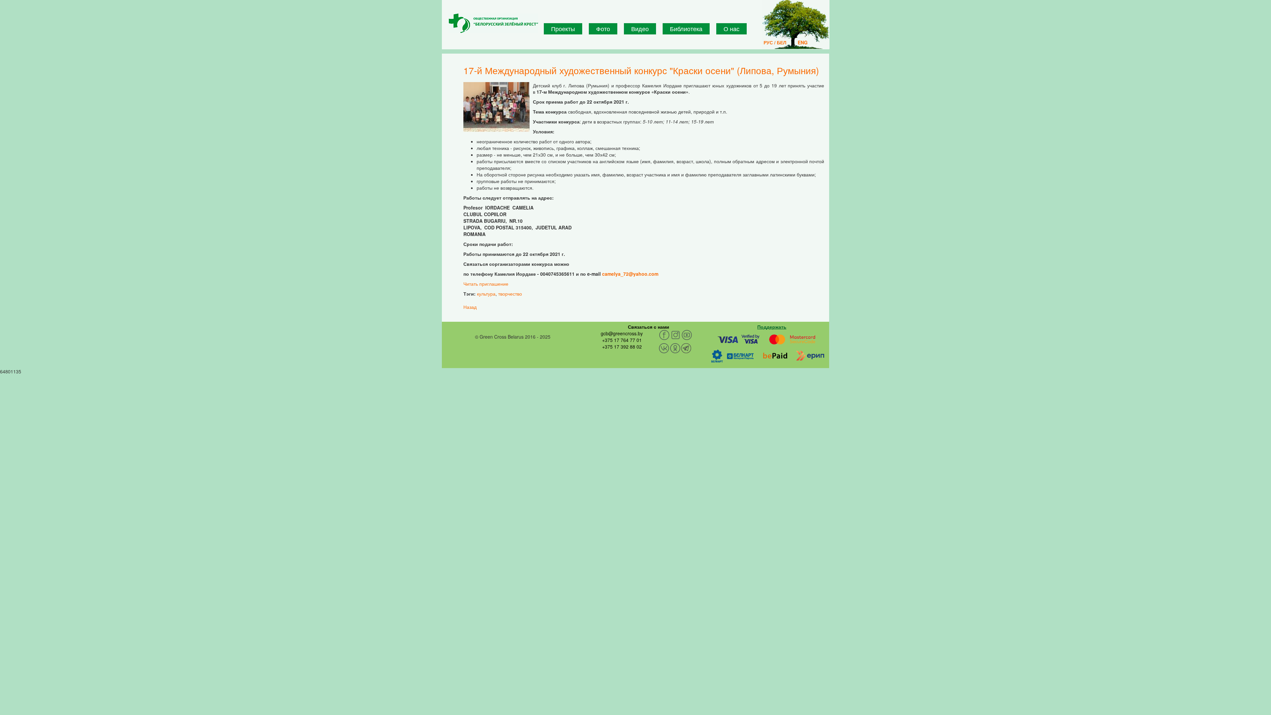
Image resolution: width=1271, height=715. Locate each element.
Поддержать (771, 326)
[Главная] (493, 23)
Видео (640, 28)
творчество (510, 293)
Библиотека (686, 28)
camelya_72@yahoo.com (630, 273)
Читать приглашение (485, 283)
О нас (731, 28)
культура (486, 293)
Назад (470, 307)
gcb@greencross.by (622, 333)
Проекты (563, 28)
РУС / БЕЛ (775, 42)
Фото (603, 28)
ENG (803, 42)
